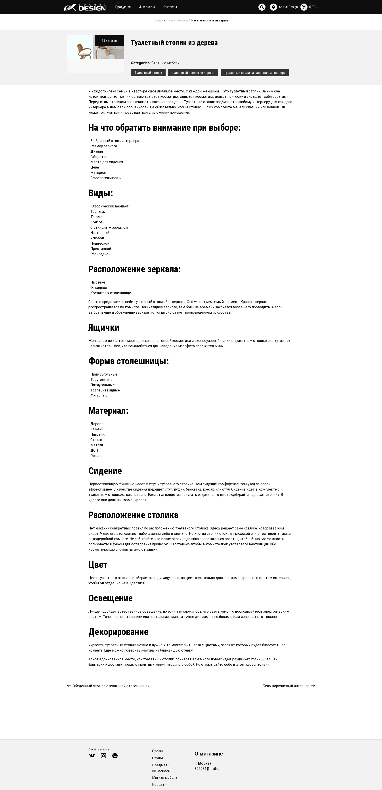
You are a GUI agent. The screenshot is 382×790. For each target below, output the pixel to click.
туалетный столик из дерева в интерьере (255, 73)
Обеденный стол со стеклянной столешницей (111, 686)
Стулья (158, 758)
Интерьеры (147, 7)
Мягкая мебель (164, 777)
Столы (157, 751)
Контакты (170, 7)
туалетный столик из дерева (193, 73)
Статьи (158, 20)
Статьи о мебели (177, 20)
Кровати (159, 784)
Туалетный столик (148, 73)
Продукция (123, 7)
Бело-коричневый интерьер (286, 686)
